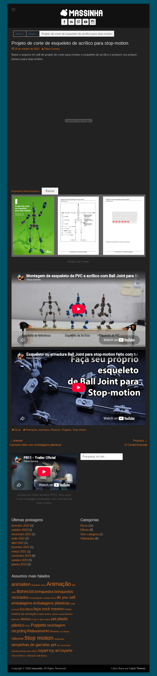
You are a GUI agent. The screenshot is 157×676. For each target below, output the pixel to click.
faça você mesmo (49, 609)
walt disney (42, 656)
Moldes (26, 619)
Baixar (50, 191)
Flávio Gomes (52, 48)
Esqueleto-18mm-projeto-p (25, 191)
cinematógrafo (36, 598)
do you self (66, 597)
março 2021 (18, 551)
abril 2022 (17, 542)
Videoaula (31, 656)
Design (46, 598)
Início (19, 33)
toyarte (66, 650)
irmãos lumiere (44, 614)
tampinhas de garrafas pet (33, 645)
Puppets (66, 429)
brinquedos (44, 591)
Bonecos (56, 429)
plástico (17, 625)
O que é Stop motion (40, 619)
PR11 (27, 626)
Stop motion (79, 429)
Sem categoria (89, 534)
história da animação (24, 613)
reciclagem (56, 625)
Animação (31, 429)
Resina (54, 631)
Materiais (15, 619)
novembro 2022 (21, 534)
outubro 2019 (19, 560)
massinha (37, 668)
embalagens (21, 603)
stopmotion (59, 639)
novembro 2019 (21, 555)
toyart (43, 650)
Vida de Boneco (18, 656)
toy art (54, 650)
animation (43, 429)
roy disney (64, 631)
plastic (62, 619)
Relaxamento (38, 631)
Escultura (26, 609)
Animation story (38, 585)
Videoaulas (87, 538)
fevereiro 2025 (20, 525)
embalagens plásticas (51, 603)
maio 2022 (18, 538)
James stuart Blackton (62, 614)
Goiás (68, 609)
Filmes (84, 529)
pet (53, 619)
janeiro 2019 (19, 564)
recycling (18, 631)
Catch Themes (137, 668)
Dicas (33, 33)
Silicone (17, 638)
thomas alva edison (29, 651)
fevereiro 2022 (20, 547)
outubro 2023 (19, 529)
